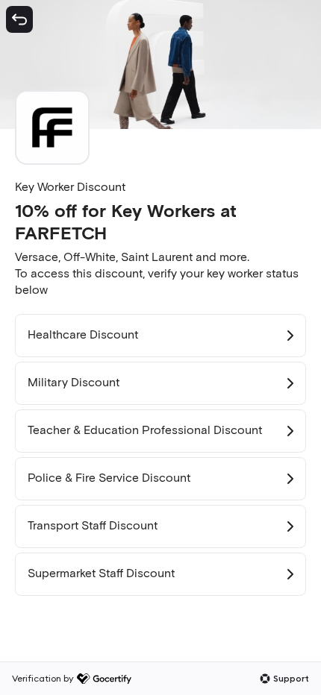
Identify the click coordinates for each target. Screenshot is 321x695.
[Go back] (19, 19)
